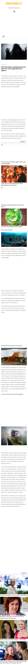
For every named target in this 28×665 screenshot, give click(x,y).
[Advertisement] (14, 24)
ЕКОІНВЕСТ (14, 3)
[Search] (14, 11)
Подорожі (4, 64)
